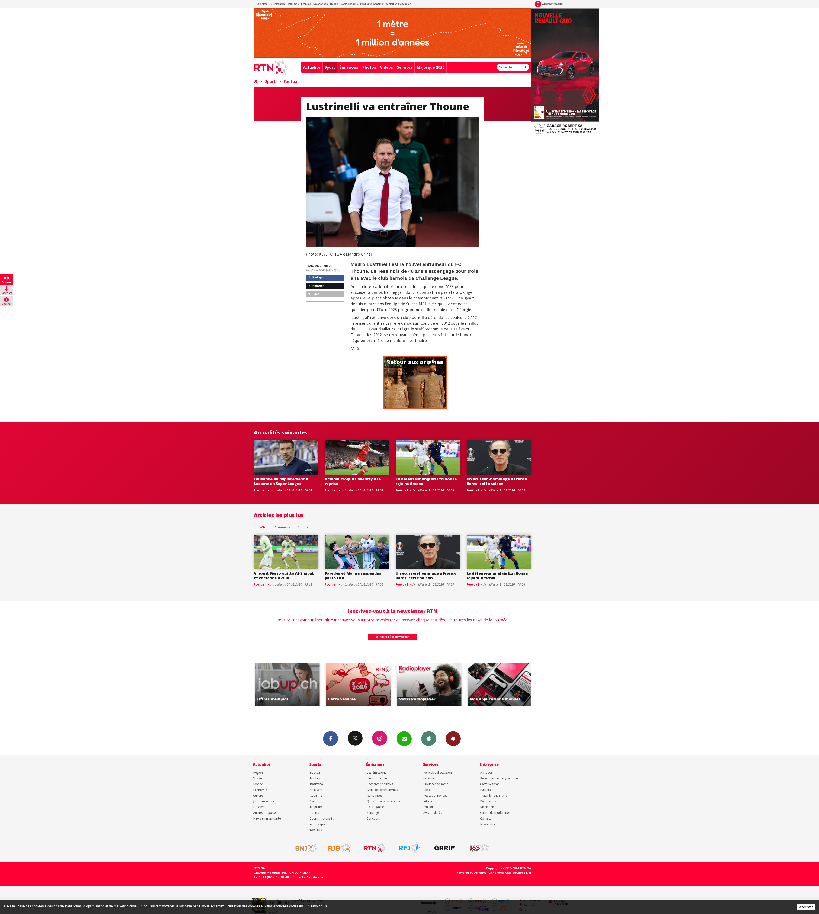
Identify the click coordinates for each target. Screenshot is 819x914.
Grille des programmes (382, 790)
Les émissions (376, 773)
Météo (428, 790)
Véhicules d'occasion (398, 4)
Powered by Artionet (471, 872)
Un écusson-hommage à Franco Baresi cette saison (497, 481)
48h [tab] (262, 527)
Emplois (306, 4)
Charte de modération (495, 813)
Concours (373, 818)
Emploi (428, 807)
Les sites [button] (262, 4)
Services (404, 67)
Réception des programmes (499, 778)
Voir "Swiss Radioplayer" (357, 684)
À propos (486, 773)
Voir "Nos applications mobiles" (428, 684)
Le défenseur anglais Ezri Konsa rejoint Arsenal (426, 481)
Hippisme (316, 807)
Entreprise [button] (279, 4)
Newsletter (487, 824)
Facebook (330, 738)
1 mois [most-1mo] (303, 527)
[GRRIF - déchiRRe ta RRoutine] (444, 847)
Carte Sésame (349, 4)
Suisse (257, 778)
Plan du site (314, 877)
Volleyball (316, 790)
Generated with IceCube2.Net (510, 872)
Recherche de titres (380, 784)
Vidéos (386, 67)
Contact (485, 818)
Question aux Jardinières (383, 801)
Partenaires (488, 801)
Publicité (486, 790)
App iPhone (428, 738)
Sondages (373, 813)
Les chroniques (377, 778)
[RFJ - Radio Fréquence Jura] (409, 847)
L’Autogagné (375, 807)
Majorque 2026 (430, 67)
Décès (334, 4)
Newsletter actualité (267, 818)
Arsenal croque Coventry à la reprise (353, 481)
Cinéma (428, 778)
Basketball (317, 784)
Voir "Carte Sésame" (286, 684)
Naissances (320, 4)
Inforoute (293, 4)
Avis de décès (432, 813)
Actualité (312, 67)
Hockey (315, 778)
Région (258, 773)
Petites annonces (435, 796)
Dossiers (259, 807)
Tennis (314, 813)
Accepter (806, 907)
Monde (258, 784)
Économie (260, 790)
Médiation (487, 807)
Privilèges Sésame (371, 4)
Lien (316, 293)
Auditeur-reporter (552, 4)
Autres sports (319, 824)
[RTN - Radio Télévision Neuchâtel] (375, 847)
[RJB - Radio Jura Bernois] (340, 847)
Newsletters (404, 738)
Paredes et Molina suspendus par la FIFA (353, 575)
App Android (453, 738)
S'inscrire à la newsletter (392, 636)
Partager (318, 277)
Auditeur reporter (265, 813)
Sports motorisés (322, 818)
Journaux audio (263, 801)
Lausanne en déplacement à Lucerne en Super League (281, 481)
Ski (312, 801)
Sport (330, 67)
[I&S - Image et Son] (479, 847)
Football (291, 81)
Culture (258, 796)
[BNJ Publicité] (305, 847)
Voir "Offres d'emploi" (499, 684)
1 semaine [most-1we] (282, 527)
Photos (369, 67)
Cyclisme (316, 796)
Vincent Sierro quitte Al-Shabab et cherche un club (284, 575)
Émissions (348, 67)
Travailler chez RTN (493, 796)
